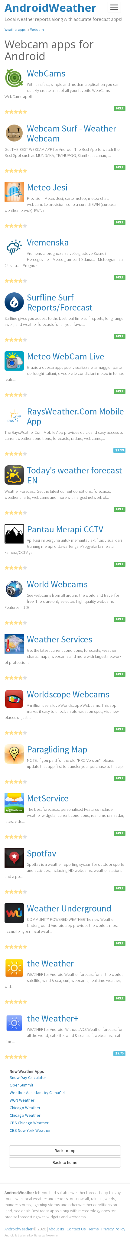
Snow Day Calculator (28, 1077)
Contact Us (76, 1229)
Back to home (65, 1162)
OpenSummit (21, 1085)
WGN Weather (22, 1100)
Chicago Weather (25, 1107)
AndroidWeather (18, 1229)
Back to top (65, 1150)
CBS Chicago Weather (29, 1122)
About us (56, 1229)
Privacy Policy (113, 1229)
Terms (93, 1229)
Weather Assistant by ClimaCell (38, 1092)
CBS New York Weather (30, 1130)
